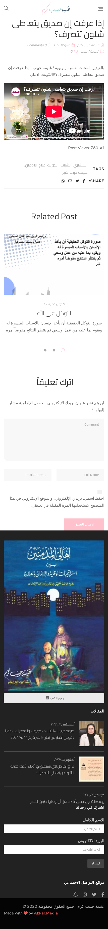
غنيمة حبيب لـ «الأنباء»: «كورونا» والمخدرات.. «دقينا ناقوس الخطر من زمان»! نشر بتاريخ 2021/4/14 (39, 734)
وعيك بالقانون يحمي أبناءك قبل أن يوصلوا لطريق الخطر (67, 801)
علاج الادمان (35, 165)
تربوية (94, 51)
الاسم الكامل (93, 820)
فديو (83, 51)
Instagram (85, 894)
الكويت (53, 165)
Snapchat (75, 894)
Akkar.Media (46, 913)
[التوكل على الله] (54, 264)
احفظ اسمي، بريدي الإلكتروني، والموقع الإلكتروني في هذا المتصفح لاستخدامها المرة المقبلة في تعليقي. (57, 502)
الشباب (66, 165)
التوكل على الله (54, 313)
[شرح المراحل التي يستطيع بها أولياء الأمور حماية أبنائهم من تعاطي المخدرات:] (91, 769)
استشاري (80, 165)
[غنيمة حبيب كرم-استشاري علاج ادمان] (56, 9)
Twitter (94, 894)
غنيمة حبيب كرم (75, 172)
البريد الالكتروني (91, 841)
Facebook (102, 894)
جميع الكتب (56, 698)
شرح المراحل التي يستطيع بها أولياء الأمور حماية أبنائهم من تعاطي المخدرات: (42, 769)
